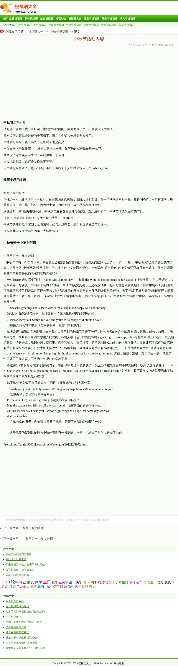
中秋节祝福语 (109, 24)
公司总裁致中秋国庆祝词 (20, 569)
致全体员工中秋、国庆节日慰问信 (25, 564)
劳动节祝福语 (74, 24)
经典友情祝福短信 (16, 627)
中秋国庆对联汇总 (16, 559)
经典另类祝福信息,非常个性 (22, 642)
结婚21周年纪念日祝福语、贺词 (24, 622)
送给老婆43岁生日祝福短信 (21, 637)
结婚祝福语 (46, 18)
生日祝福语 (15, 18)
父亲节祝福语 (91, 18)
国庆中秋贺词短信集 (17, 574)
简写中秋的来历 (33, 528)
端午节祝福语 (91, 24)
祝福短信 (61, 18)
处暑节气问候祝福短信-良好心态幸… (27, 611)
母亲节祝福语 (109, 18)
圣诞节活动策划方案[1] (19, 554)
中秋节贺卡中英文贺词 (38, 538)
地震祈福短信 (13, 616)
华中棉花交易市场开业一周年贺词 (25, 648)
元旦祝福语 (24, 24)
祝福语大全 (74, 18)
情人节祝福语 (127, 18)
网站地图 (119, 663)
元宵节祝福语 (56, 24)
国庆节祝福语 (126, 24)
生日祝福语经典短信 (17, 606)
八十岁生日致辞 (15, 601)
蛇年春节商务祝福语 (17, 632)
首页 (5, 18)
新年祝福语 (31, 18)
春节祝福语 (39, 24)
